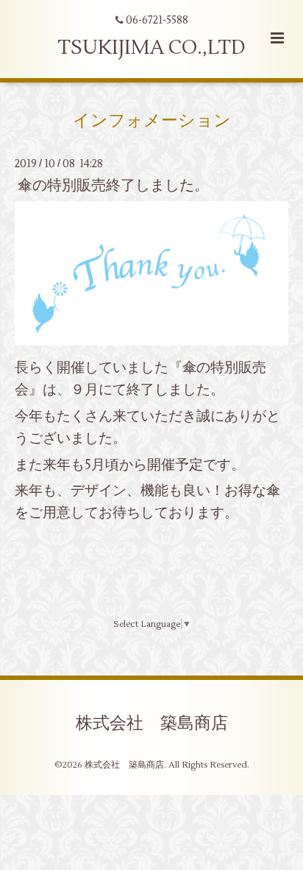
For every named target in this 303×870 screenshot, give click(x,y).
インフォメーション (152, 120)
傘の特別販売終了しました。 (113, 185)
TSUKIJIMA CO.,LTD (151, 47)
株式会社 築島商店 (152, 722)
